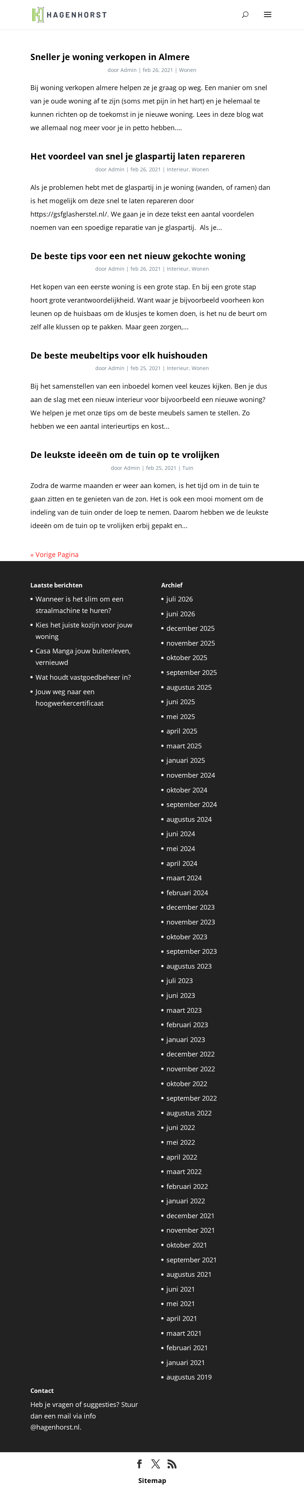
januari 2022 (185, 1200)
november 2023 (190, 921)
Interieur (178, 169)
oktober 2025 (186, 657)
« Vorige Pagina (54, 554)
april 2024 (181, 863)
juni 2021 (180, 1289)
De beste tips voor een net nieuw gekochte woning (137, 256)
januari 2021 (185, 1362)
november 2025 (190, 643)
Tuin (188, 467)
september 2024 (191, 804)
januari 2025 (185, 760)
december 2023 (190, 907)
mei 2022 (180, 1142)
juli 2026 (179, 598)
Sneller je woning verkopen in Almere (110, 57)
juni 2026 (180, 613)
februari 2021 (187, 1347)
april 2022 (181, 1157)
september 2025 (191, 672)
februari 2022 (187, 1186)
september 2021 (191, 1259)
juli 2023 (179, 980)
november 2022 (190, 1068)
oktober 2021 (186, 1244)
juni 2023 (180, 995)
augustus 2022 (189, 1112)
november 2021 (190, 1230)
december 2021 (190, 1215)
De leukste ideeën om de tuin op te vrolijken (124, 455)
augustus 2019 (189, 1376)
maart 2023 (184, 1010)
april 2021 (181, 1318)
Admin (128, 69)
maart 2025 (184, 745)
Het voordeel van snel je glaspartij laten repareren (137, 156)
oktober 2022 (186, 1083)
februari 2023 (187, 1024)
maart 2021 (184, 1333)
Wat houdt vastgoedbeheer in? (83, 677)
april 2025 (181, 730)
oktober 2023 (186, 936)
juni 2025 (180, 701)
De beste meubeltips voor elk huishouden (119, 355)
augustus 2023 (189, 966)
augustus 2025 (189, 687)
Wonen (187, 69)
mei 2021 (180, 1303)
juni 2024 (180, 833)
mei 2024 (180, 848)
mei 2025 (180, 716)
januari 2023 (185, 1039)
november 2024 (190, 775)
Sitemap (152, 1480)
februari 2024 (187, 892)
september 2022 (191, 1098)
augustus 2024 (189, 819)
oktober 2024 (186, 789)
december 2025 (190, 628)
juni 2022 (180, 1127)
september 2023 (191, 951)
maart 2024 (184, 877)
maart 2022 (184, 1171)
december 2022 (190, 1053)
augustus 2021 (189, 1274)
